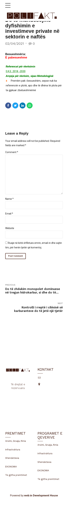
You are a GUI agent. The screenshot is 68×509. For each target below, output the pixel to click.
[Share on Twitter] (15, 105)
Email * (9, 213)
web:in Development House (41, 495)
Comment (11, 152)
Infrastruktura (12, 449)
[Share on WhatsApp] (30, 105)
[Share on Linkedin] (22, 105)
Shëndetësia (12, 458)
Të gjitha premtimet (16, 475)
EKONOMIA (11, 466)
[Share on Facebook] (8, 105)
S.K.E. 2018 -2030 (15, 71)
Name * (9, 198)
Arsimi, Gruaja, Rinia (15, 441)
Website (9, 228)
